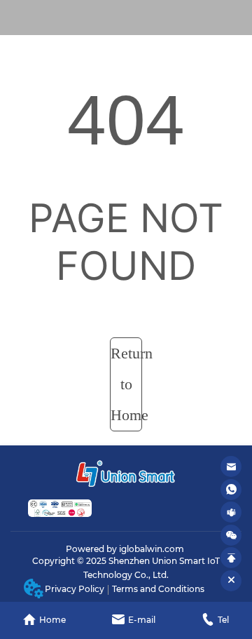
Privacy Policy (74, 589)
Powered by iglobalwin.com (125, 549)
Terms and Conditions (158, 589)
